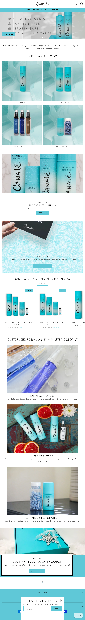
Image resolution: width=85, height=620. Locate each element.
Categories (42, 592)
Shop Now (9, 34)
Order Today (37, 571)
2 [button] (42, 37)
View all (42, 284)
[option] (42, 9)
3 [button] (44, 37)
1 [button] (40, 37)
